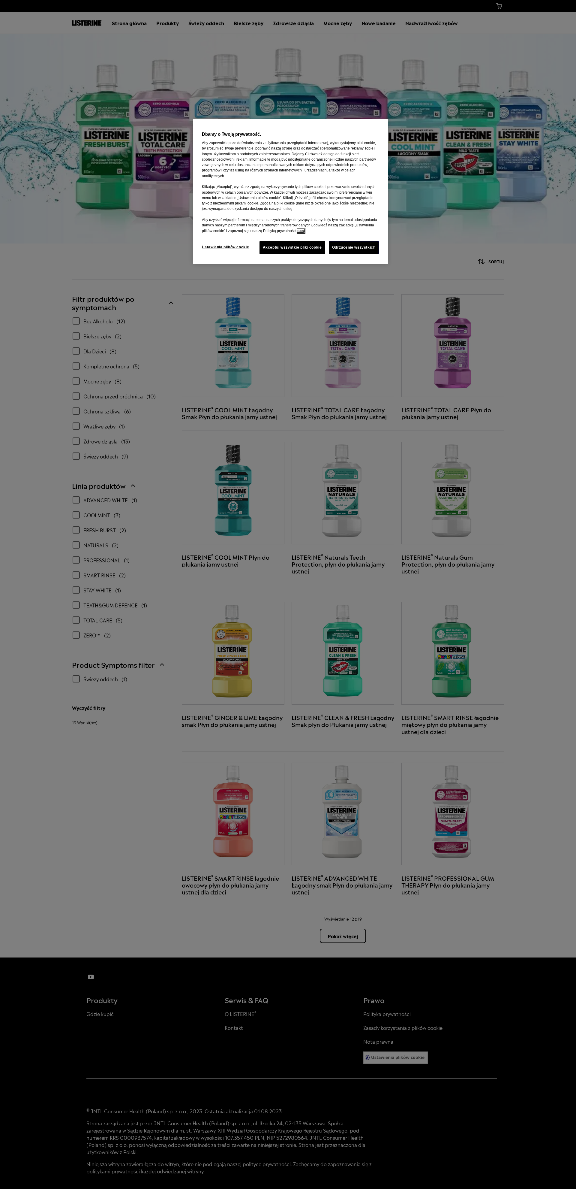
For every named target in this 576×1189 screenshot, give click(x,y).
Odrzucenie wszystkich (354, 247)
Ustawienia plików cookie (225, 247)
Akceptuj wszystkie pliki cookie (292, 247)
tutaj (301, 231)
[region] (290, 191)
